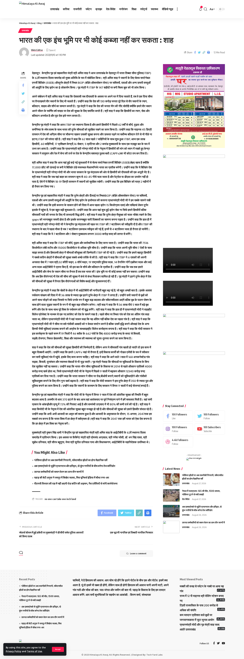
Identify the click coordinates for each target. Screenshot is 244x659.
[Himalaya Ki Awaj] (32, 9)
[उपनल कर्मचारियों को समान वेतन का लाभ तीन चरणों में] (171, 527)
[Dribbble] (178, 441)
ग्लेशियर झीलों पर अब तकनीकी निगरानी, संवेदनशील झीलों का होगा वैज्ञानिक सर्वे (70, 460)
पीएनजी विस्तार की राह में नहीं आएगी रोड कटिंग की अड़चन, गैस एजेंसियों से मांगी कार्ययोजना (76, 483)
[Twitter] (210, 416)
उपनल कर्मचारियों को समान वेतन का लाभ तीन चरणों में (58, 471)
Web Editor (37, 49)
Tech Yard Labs (154, 654)
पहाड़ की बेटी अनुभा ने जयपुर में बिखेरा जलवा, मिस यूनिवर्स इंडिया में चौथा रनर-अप (71, 477)
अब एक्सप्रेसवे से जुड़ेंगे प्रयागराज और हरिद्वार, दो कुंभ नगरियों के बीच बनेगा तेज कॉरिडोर (74, 466)
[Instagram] (178, 429)
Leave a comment (138, 553)
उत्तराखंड (25, 30)
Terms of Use (34, 651)
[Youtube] (210, 429)
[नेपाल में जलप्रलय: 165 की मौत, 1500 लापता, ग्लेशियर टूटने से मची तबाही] (171, 495)
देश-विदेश (185, 499)
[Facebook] (178, 416)
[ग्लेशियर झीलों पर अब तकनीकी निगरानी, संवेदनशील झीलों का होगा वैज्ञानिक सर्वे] (171, 479)
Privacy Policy (13, 651)
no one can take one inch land (60, 499)
